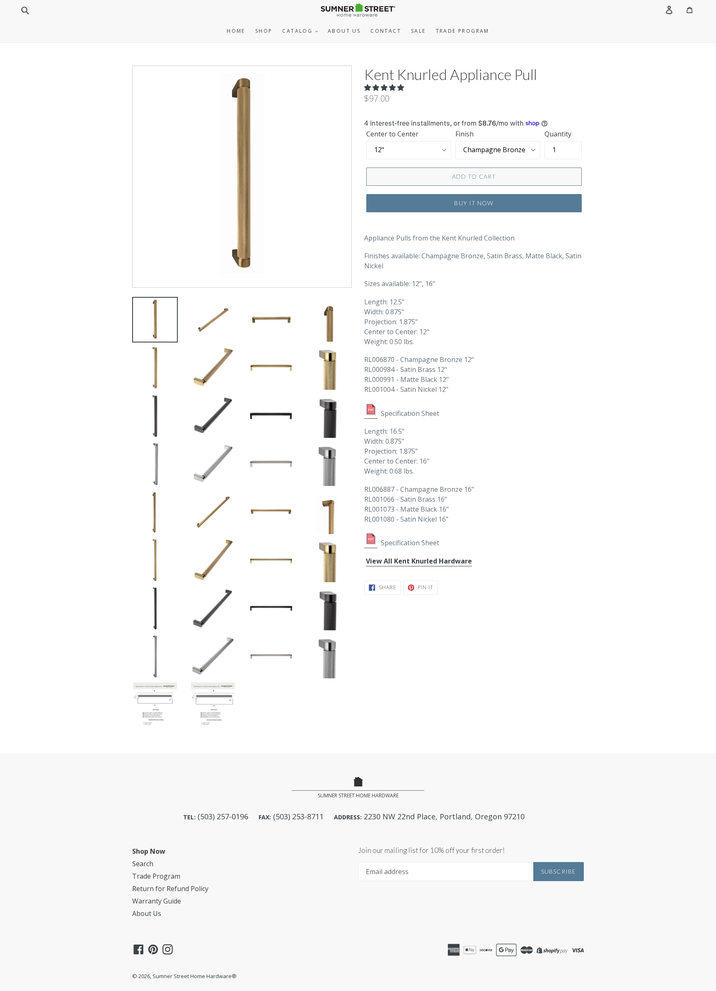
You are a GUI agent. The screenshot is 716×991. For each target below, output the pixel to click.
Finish (464, 133)
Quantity (557, 133)
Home (236, 30)
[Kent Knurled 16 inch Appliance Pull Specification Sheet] (370, 543)
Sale (418, 30)
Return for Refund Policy (170, 888)
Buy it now (473, 202)
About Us (344, 30)
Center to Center (392, 133)
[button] (385, 87)
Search (142, 863)
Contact (385, 30)
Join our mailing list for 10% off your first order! (431, 850)
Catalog (298, 30)
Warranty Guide (156, 901)
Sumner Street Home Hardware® (194, 976)
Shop (264, 30)
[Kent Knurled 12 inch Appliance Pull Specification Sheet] (370, 414)
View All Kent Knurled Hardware (419, 561)
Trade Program (462, 30)
